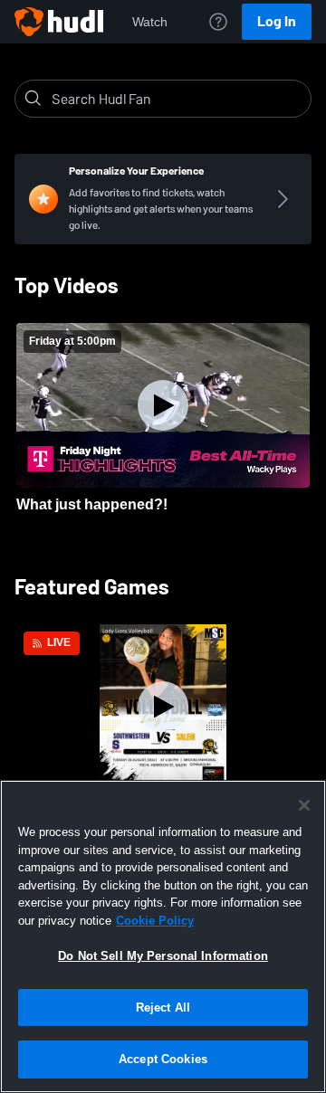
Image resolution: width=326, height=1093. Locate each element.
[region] (163, 936)
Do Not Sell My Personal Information (163, 956)
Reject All (163, 1007)
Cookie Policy (155, 920)
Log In (276, 21)
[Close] (304, 805)
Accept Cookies (163, 1059)
